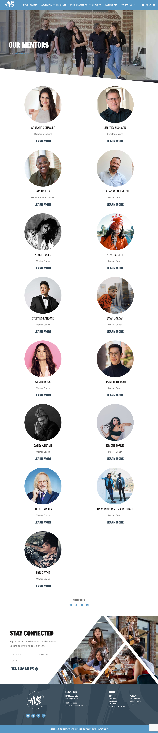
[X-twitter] (150, 5)
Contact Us (126, 5)
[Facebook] (143, 5)
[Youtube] (154, 5)
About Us (96, 5)
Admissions (46, 5)
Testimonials (111, 5)
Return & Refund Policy (85, 729)
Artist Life (61, 5)
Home (25, 5)
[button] (70, 605)
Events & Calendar (79, 5)
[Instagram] (146, 5)
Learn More (43, 141)
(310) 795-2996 (71, 703)
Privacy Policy (102, 729)
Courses (33, 5)
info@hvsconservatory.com (76, 705)
